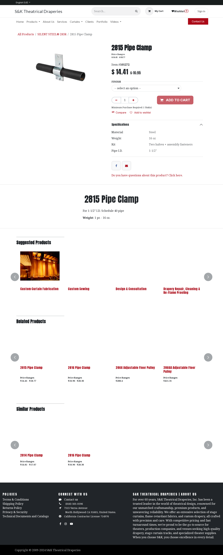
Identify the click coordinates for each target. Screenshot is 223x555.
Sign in (201, 11)
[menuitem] (20, 21)
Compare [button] (121, 112)
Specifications (120, 124)
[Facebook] (116, 165)
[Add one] (133, 100)
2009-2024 (39, 550)
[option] (111, 277)
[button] (17, 277)
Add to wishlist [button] (142, 112)
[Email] (126, 165)
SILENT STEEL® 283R (51, 34)
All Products (26, 34)
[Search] (136, 11)
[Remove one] (116, 100)
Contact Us (198, 21)
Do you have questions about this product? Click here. (147, 175)
